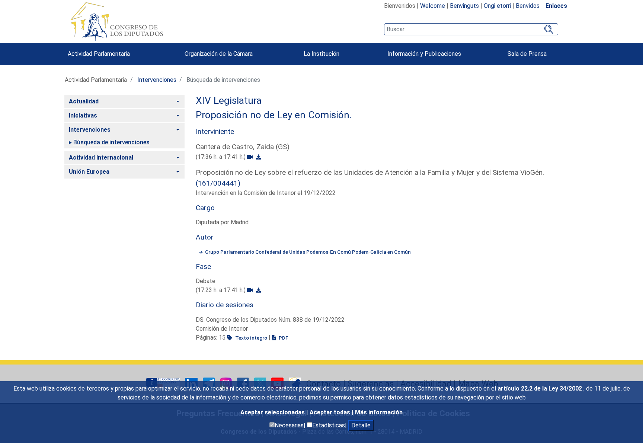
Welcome (432, 5)
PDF (283, 338)
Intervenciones (156, 79)
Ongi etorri (497, 5)
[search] (471, 29)
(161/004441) (218, 183)
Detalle (361, 425)
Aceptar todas (331, 412)
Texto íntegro (250, 338)
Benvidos (528, 5)
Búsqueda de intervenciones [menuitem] (111, 142)
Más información (379, 412)
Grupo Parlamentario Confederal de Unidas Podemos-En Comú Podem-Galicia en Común (308, 252)
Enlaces (556, 5)
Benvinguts (464, 5)
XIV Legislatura (229, 100)
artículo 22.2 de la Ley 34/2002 (540, 388)
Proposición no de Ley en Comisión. (274, 115)
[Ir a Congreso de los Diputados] (116, 21)
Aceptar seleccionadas (273, 412)
